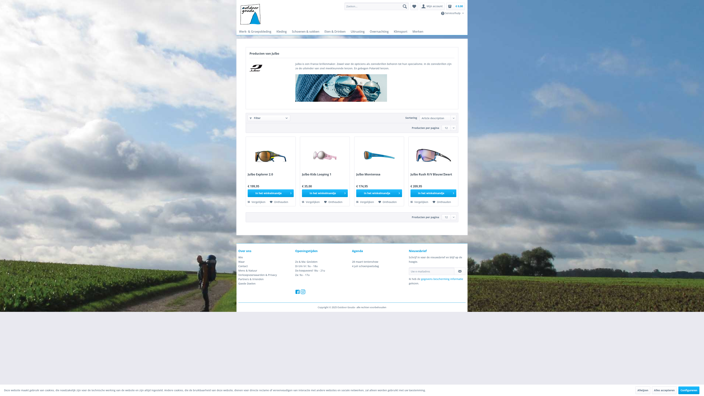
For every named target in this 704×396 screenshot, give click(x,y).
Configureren (689, 390)
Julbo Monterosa (368, 174)
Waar (241, 261)
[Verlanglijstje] (414, 6)
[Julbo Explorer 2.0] (271, 155)
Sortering (411, 118)
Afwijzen (642, 390)
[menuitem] (376, 6)
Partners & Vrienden (251, 279)
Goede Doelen (247, 283)
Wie (240, 257)
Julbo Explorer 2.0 (260, 174)
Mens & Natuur (247, 270)
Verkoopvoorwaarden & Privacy (257, 275)
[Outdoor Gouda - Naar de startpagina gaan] (250, 14)
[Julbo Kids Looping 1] (325, 155)
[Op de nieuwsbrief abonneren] (459, 271)
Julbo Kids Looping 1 (316, 174)
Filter (257, 118)
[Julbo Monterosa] (379, 155)
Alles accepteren (664, 390)
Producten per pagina (425, 128)
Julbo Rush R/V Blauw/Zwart (431, 174)
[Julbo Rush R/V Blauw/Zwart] (433, 155)
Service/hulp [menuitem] (452, 13)
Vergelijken (258, 202)
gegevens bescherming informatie (442, 279)
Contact (243, 266)
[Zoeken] (405, 6)
